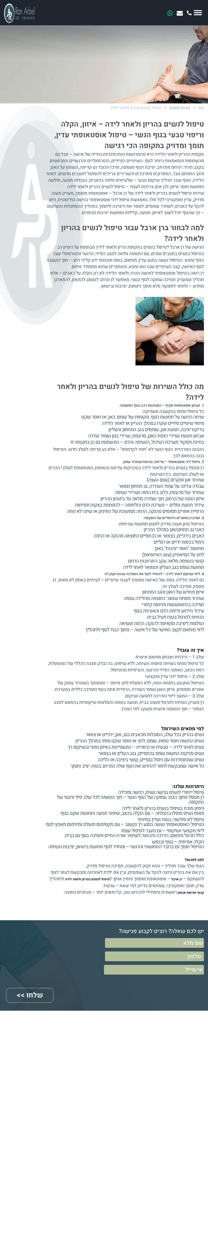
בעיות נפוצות (179, 108)
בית (201, 108)
